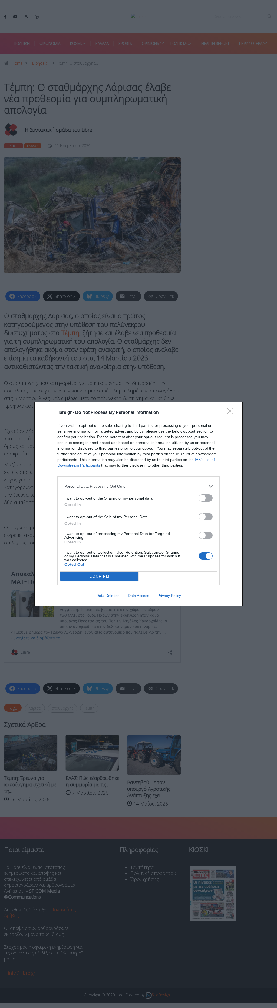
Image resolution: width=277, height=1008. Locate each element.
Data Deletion (108, 595)
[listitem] (138, 486)
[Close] (232, 413)
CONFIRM (100, 576)
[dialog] (138, 504)
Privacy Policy (169, 595)
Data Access (138, 595)
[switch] (206, 498)
